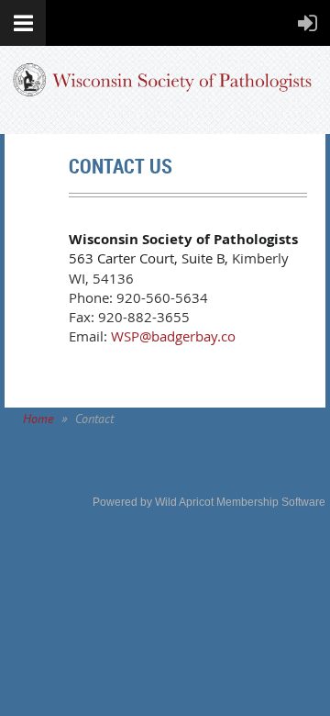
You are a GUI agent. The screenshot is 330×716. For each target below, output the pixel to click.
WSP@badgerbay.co (171, 336)
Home (38, 418)
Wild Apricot (184, 502)
